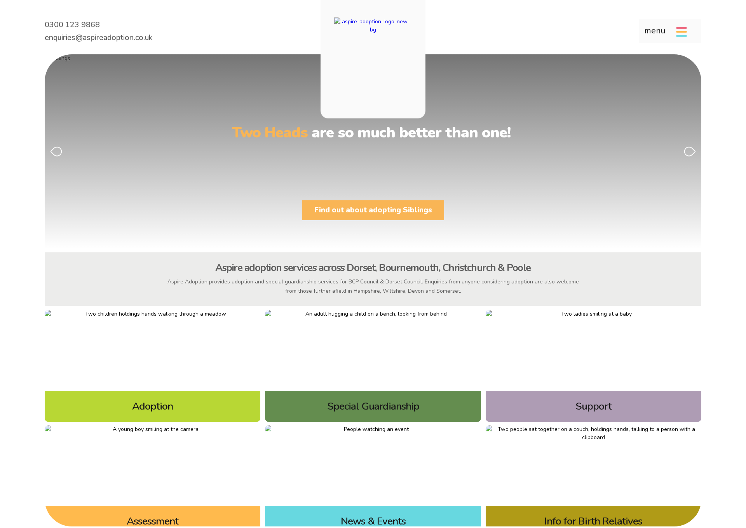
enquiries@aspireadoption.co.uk (99, 37)
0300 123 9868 (72, 24)
